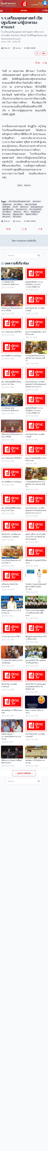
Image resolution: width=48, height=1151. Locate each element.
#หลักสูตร (6, 207)
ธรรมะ (24, 10)
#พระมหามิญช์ (30, 204)
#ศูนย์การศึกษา (31, 214)
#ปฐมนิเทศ (7, 204)
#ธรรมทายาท (21, 209)
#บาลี (15, 207)
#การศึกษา (18, 204)
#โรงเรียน (17, 216)
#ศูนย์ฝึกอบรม (8, 209)
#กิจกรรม (17, 212)
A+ (43, 53)
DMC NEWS (31, 48)
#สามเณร (36, 201)
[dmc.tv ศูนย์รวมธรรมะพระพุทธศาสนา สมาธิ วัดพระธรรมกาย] (24, 4)
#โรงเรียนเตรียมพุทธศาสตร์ (19, 201)
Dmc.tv (7, 48)
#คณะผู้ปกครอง (37, 207)
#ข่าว (26, 212)
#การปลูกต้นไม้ (35, 209)
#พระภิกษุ (6, 214)
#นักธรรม (24, 207)
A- (37, 53)
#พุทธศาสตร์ (18, 214)
